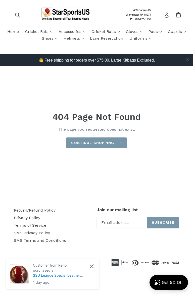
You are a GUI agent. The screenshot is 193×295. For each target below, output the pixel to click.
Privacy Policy (27, 217)
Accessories (73, 31)
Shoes (51, 38)
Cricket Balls (106, 31)
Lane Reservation (106, 38)
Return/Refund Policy (35, 210)
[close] (187, 59)
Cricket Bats (40, 31)
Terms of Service (30, 225)
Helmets (75, 38)
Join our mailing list (117, 209)
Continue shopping (92, 143)
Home (13, 31)
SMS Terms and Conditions (40, 240)
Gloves (135, 31)
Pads (156, 31)
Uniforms (141, 38)
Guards (178, 31)
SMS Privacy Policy (32, 232)
